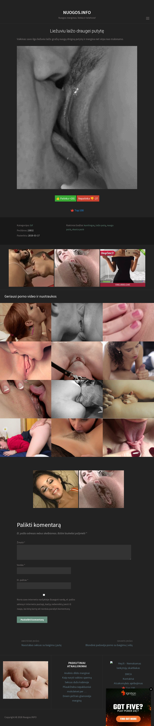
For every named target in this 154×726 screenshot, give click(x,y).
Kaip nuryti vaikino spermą (77, 677)
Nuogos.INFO (77, 12)
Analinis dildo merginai (77, 673)
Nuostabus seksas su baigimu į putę (41, 645)
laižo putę (101, 225)
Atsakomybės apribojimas (128, 683)
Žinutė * (21, 542)
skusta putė (78, 229)
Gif (31, 225)
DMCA (128, 674)
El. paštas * (22, 579)
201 (73, 198)
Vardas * (21, 564)
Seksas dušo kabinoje (77, 682)
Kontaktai (128, 678)
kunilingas (89, 225)
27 (96, 198)
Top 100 (79, 210)
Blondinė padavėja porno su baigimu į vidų (109, 645)
